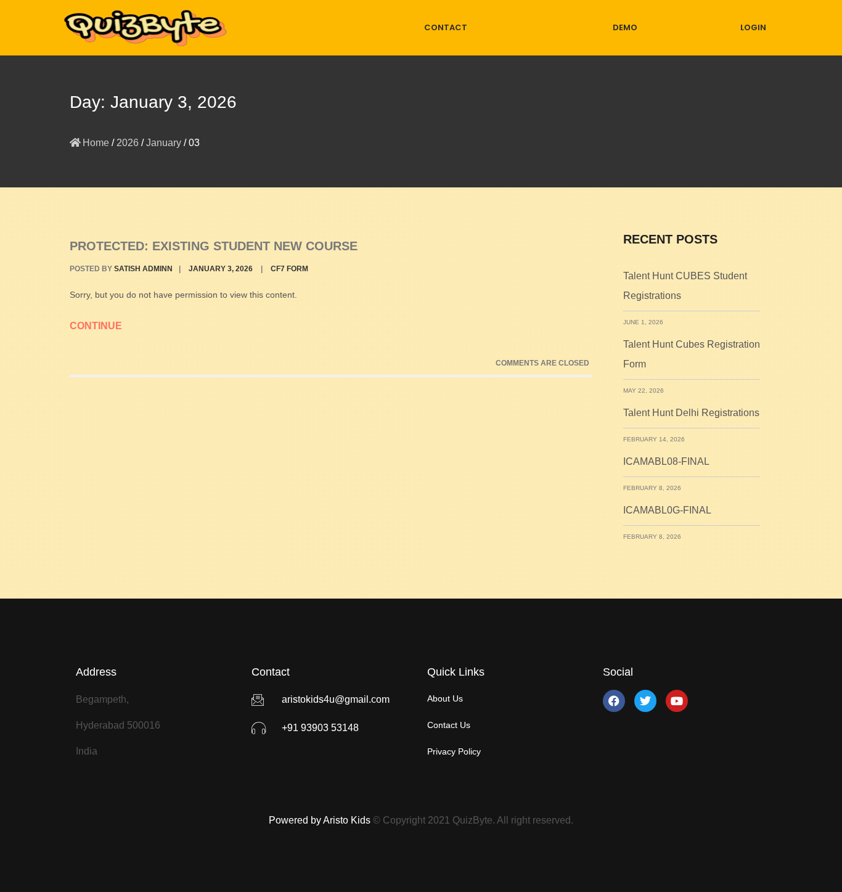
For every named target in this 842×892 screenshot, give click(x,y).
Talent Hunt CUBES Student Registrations (685, 286)
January (163, 142)
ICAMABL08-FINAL (666, 461)
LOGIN (753, 27)
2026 (127, 142)
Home (96, 142)
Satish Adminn (143, 268)
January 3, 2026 (221, 268)
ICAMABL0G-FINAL (667, 510)
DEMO (625, 27)
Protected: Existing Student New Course (214, 246)
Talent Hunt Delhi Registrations (691, 412)
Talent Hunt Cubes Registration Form (691, 354)
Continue (97, 326)
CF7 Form (289, 268)
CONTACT (445, 27)
